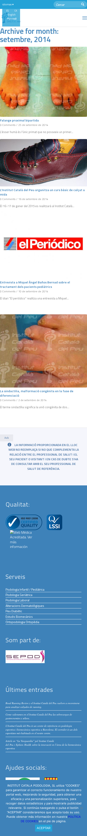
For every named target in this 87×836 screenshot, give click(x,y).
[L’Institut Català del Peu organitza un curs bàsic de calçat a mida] (43, 162)
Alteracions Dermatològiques (25, 605)
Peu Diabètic (14, 611)
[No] (81, 808)
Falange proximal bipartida (19, 120)
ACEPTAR (43, 828)
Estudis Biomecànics (19, 616)
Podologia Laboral (17, 600)
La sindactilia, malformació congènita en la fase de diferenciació (36, 393)
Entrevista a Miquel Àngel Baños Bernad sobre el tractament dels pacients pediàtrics (35, 284)
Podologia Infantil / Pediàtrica (25, 589)
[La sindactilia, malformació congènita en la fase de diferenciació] (43, 351)
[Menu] (84, 17)
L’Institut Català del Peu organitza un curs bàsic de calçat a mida (42, 192)
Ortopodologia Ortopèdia (22, 622)
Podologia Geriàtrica (19, 594)
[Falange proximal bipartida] (43, 82)
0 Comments (7, 125)
